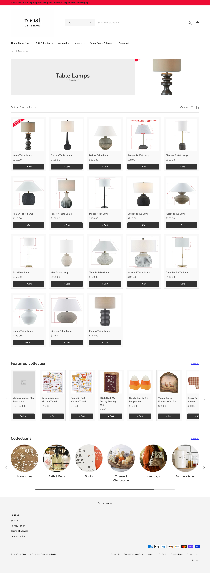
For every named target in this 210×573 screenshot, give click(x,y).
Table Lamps (23, 51)
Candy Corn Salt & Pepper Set (138, 399)
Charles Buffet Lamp (177, 155)
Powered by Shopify (48, 554)
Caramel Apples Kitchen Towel (50, 399)
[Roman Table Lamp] (28, 193)
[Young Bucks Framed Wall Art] (169, 382)
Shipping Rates (177, 554)
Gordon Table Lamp (61, 155)
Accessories (24, 476)
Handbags (153, 476)
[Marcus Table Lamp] (105, 311)
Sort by (14, 107)
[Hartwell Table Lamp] (143, 252)
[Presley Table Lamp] (67, 193)
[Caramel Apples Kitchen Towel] (53, 382)
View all (195, 363)
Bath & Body (56, 476)
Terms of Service (19, 531)
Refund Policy (18, 536)
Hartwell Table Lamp (138, 272)
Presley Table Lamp (61, 213)
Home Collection (20, 43)
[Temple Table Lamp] (105, 252)
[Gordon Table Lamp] (67, 135)
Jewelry (78, 43)
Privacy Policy (18, 525)
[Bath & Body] (56, 458)
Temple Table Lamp (99, 272)
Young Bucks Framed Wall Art (167, 399)
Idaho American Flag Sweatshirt (24, 399)
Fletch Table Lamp (175, 213)
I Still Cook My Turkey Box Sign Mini (108, 401)
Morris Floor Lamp (98, 213)
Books (89, 476)
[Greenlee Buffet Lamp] (181, 252)
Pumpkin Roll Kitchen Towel (78, 399)
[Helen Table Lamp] (28, 135)
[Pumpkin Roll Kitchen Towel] (82, 382)
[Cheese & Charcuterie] (121, 458)
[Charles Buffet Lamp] (181, 135)
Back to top (103, 503)
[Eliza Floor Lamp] (28, 252)
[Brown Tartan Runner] (198, 382)
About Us (195, 560)
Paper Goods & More (101, 43)
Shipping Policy (193, 554)
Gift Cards (162, 554)
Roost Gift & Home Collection (28, 554)
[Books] (89, 458)
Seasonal (124, 43)
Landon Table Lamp (137, 213)
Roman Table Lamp (23, 213)
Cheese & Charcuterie (121, 478)
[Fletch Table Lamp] (181, 193)
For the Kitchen (185, 476)
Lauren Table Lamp (23, 331)
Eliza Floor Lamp (21, 272)
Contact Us (115, 554)
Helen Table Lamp (22, 155)
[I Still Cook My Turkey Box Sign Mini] (111, 382)
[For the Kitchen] (185, 458)
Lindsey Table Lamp (61, 331)
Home (13, 51)
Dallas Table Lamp (99, 155)
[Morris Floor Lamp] (105, 193)
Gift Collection (43, 43)
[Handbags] (153, 458)
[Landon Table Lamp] (143, 193)
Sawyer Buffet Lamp (138, 155)
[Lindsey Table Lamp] (67, 311)
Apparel (62, 43)
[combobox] (120, 22)
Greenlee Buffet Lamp (177, 272)
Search (14, 520)
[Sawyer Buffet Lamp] (143, 135)
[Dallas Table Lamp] (105, 135)
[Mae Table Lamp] (67, 252)
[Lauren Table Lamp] (28, 311)
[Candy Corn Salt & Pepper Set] (140, 382)
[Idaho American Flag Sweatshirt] (24, 382)
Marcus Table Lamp (99, 331)
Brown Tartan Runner (194, 399)
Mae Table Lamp (60, 272)
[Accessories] (24, 458)
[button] (197, 23)
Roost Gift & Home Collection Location (139, 554)
